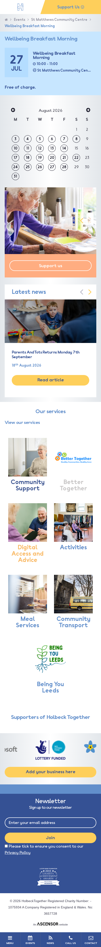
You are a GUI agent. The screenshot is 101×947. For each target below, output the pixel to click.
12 (40, 148)
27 (52, 167)
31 (15, 176)
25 (28, 167)
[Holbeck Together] (20, 7)
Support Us (69, 7)
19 (40, 158)
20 (52, 158)
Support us (50, 265)
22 (76, 158)
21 (64, 158)
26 (40, 167)
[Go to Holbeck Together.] (6, 20)
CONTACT (91, 943)
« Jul (12, 110)
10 (15, 148)
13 (52, 148)
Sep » (88, 110)
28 (64, 167)
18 (27, 158)
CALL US (70, 943)
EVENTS (30, 943)
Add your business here (50, 771)
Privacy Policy (18, 852)
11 (27, 148)
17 (15, 158)
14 (64, 148)
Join (50, 837)
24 (15, 167)
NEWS (50, 943)
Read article (50, 379)
